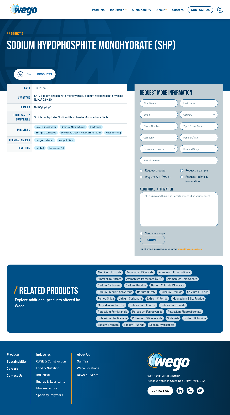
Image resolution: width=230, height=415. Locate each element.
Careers (12, 369)
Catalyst (40, 147)
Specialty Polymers (49, 395)
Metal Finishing (113, 132)
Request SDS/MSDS (157, 177)
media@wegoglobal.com (190, 248)
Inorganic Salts (66, 140)
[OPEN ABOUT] (166, 9)
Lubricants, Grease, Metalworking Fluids (81, 132)
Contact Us (14, 375)
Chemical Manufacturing (73, 126)
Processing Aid (56, 147)
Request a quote (155, 170)
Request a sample (196, 170)
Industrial (43, 375)
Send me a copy (155, 233)
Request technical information (196, 179)
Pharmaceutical (47, 388)
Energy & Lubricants (46, 132)
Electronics (95, 126)
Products (13, 354)
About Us (83, 354)
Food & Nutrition (47, 368)
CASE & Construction (46, 126)
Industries (43, 354)
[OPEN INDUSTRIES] (125, 9)
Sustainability (17, 362)
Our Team (84, 361)
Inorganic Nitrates (45, 140)
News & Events (87, 375)
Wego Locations (88, 368)
